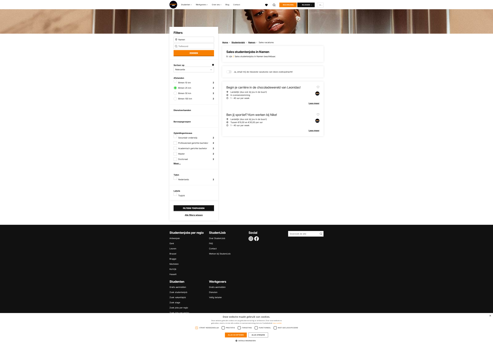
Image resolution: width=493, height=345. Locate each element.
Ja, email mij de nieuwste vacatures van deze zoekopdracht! (263, 72)
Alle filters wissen (194, 215)
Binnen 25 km (184, 88)
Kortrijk (172, 269)
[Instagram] (251, 238)
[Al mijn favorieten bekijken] (266, 4)
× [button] (490, 316)
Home (225, 42)
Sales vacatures (266, 42)
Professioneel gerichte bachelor (193, 143)
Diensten (213, 292)
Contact (236, 4)
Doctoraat (183, 159)
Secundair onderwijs (187, 137)
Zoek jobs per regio (178, 307)
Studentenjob (238, 42)
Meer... (177, 163)
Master (181, 153)
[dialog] (246, 329)
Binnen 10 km (184, 82)
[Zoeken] (274, 4)
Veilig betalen (215, 297)
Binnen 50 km (184, 93)
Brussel (172, 253)
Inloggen (306, 5)
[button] (246, 340)
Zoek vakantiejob (177, 297)
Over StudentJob (217, 238)
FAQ (211, 243)
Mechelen (173, 264)
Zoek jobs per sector (179, 312)
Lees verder (277, 323)
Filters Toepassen (194, 208)
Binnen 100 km (185, 98)
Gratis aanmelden (177, 287)
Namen (251, 42)
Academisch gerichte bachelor (192, 148)
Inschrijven (288, 5)
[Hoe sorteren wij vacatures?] (213, 65)
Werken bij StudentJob (220, 253)
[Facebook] (257, 238)
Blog (227, 4)
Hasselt (173, 274)
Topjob (181, 195)
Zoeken (193, 53)
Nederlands (183, 179)
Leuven (172, 248)
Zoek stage (174, 302)
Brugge (172, 259)
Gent (171, 243)
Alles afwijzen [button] (258, 335)
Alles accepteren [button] (236, 335)
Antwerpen (174, 238)
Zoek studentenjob (178, 292)
